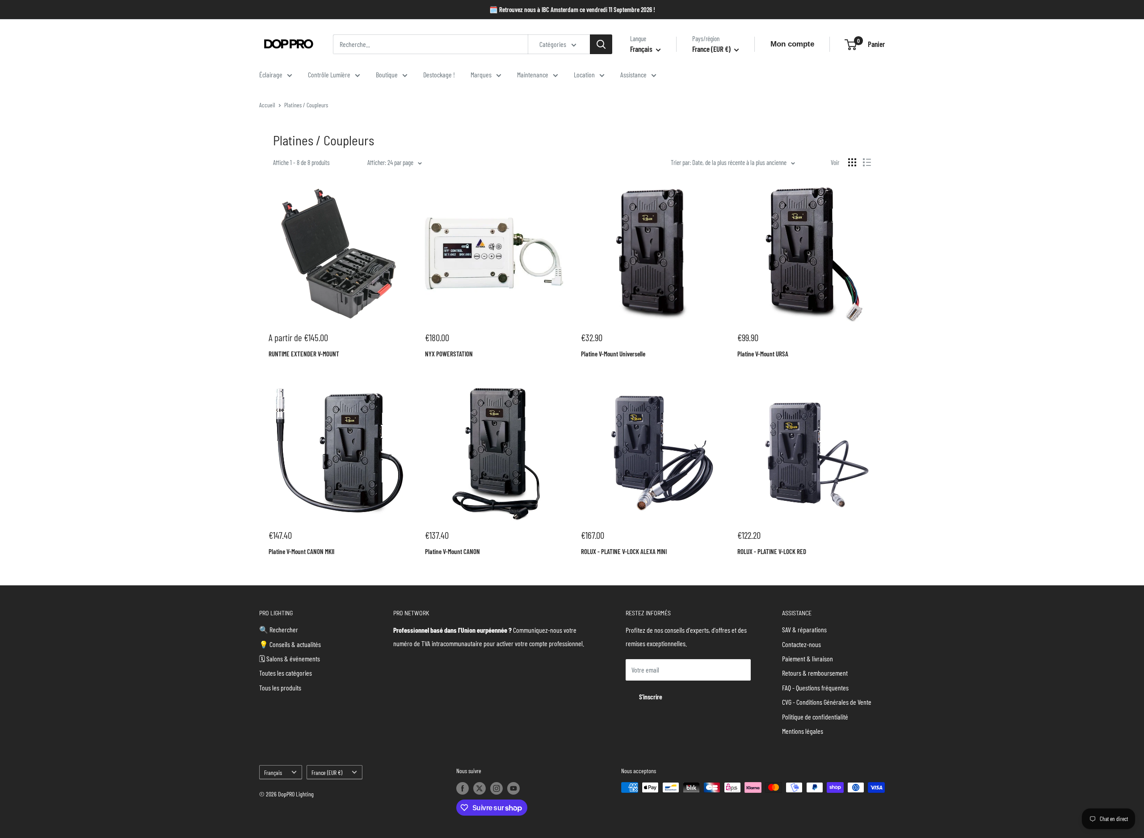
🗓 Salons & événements (289, 658)
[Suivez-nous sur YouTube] (513, 788)
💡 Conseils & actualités (290, 644)
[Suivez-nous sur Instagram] (496, 788)
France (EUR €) (326, 772)
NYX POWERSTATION (449, 354)
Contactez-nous (801, 644)
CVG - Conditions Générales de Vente (826, 702)
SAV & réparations (804, 629)
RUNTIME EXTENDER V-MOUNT (304, 354)
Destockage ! (439, 74)
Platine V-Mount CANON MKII (301, 551)
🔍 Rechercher (278, 629)
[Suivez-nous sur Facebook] (462, 788)
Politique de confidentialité (815, 716)
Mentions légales (802, 731)
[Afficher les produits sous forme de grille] (852, 162)
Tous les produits (280, 687)
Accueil (267, 105)
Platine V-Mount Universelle (613, 354)
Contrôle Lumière (329, 74)
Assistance (633, 74)
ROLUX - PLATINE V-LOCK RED (771, 551)
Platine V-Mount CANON (452, 551)
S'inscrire (650, 696)
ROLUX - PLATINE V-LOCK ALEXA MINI (624, 551)
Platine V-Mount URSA (762, 354)
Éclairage (270, 74)
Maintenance (532, 74)
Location (584, 74)
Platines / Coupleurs (306, 105)
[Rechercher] (601, 44)
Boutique (387, 74)
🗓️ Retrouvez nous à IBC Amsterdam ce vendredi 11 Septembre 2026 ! (572, 9)
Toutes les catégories (285, 673)
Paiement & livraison (807, 658)
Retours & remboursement (815, 673)
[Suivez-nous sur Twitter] (479, 788)
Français (273, 772)
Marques (481, 74)
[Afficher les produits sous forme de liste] (867, 162)
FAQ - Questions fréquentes (815, 687)
